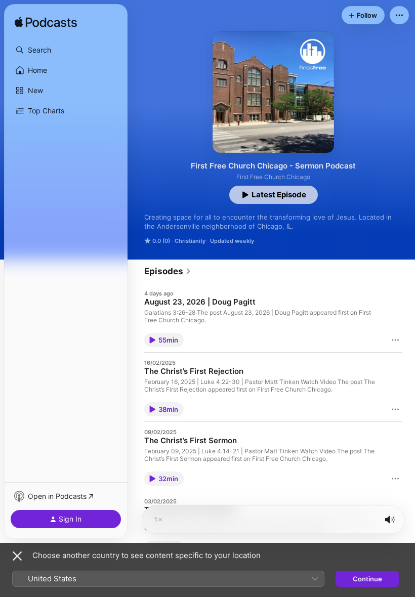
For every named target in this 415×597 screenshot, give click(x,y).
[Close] (17, 556)
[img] (46, 23)
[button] (65, 50)
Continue (367, 579)
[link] (167, 271)
